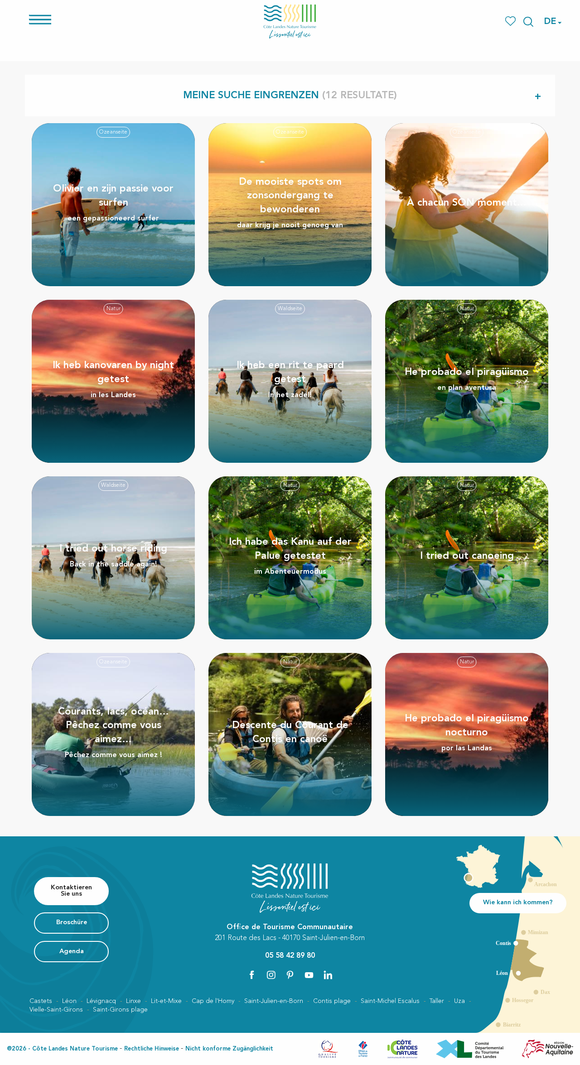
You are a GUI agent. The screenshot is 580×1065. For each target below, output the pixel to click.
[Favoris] (511, 21)
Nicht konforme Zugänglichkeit (229, 1049)
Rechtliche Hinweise (151, 1049)
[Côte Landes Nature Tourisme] (290, 21)
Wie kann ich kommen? (518, 902)
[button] (528, 21)
